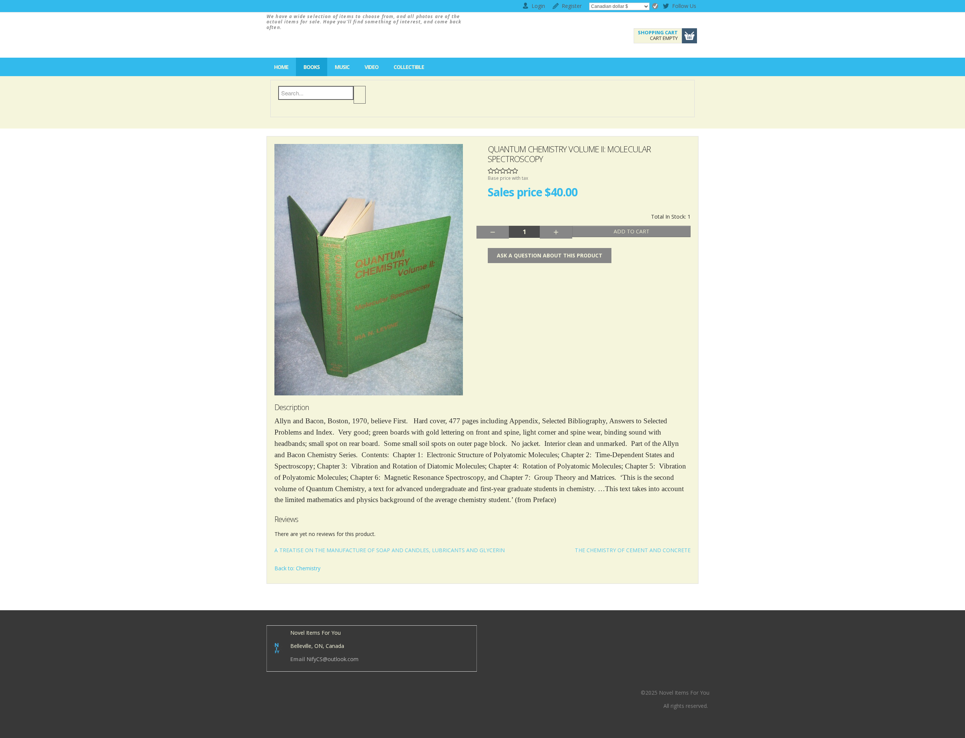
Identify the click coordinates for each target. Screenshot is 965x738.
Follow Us (678, 7)
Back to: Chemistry (297, 568)
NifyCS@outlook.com (332, 659)
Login (538, 5)
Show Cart (689, 35)
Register (572, 5)
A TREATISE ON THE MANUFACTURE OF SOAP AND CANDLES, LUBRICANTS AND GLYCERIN (389, 550)
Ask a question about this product (549, 255)
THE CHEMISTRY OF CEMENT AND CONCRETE (633, 550)
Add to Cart (631, 231)
